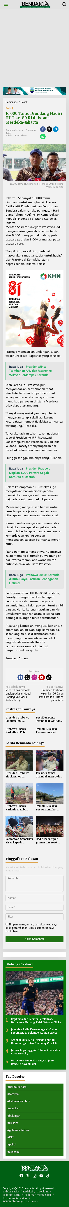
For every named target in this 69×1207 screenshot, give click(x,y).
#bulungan (13, 1115)
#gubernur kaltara (18, 1130)
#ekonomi (13, 1152)
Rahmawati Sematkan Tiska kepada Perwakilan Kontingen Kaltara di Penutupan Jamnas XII (19, 841)
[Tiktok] (49, 677)
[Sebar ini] (43, 129)
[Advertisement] (34, 47)
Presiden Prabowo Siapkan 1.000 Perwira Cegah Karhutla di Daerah (17, 719)
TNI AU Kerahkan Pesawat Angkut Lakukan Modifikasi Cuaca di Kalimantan (49, 731)
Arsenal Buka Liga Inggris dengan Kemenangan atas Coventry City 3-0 (34, 1041)
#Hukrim (12, 1123)
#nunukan (13, 1108)
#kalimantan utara (18, 1101)
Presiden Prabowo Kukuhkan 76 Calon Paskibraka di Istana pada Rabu (51, 693)
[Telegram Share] (56, 129)
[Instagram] (34, 677)
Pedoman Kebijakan (15, 1198)
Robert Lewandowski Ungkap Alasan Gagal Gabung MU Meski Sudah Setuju (18, 693)
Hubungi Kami (11, 1194)
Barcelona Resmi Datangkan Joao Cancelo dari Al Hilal (32, 1062)
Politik (10, 108)
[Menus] (6, 4)
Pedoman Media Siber (37, 1194)
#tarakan (13, 1094)
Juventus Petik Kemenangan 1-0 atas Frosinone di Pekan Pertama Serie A (34, 1031)
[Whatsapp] (43, 136)
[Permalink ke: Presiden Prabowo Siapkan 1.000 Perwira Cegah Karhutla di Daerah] (19, 760)
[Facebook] (20, 677)
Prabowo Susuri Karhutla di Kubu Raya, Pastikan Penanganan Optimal (19, 731)
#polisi (11, 1144)
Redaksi (28, 1191)
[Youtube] (41, 677)
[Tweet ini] (49, 129)
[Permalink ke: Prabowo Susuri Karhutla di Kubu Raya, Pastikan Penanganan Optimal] (19, 793)
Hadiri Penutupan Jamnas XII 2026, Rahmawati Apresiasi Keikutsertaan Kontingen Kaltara (49, 841)
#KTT (10, 1137)
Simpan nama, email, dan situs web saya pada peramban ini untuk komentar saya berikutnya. (32, 928)
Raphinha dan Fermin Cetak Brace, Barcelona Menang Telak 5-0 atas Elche (36, 1021)
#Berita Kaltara (16, 1087)
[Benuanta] (35, 4)
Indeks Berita (11, 1191)
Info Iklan (43, 1191)
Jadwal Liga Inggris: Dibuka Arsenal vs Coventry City (35, 1052)
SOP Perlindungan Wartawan (20, 1201)
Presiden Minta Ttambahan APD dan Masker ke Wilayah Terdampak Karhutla (49, 719)
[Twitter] (27, 677)
